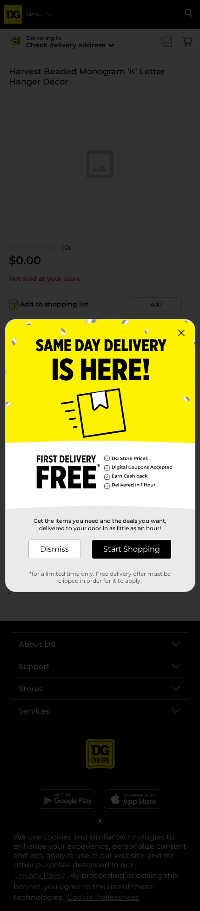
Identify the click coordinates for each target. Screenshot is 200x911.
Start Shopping (131, 549)
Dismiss (54, 549)
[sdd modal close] (181, 333)
